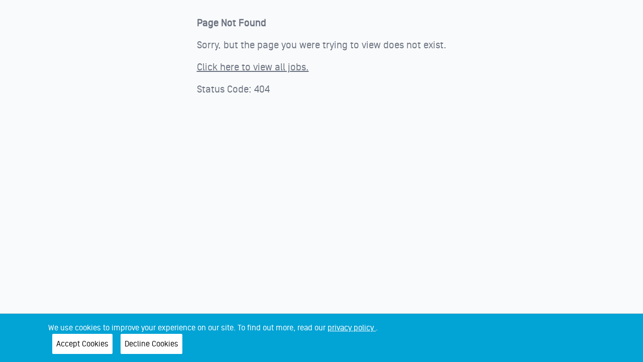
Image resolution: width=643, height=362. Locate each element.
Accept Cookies (82, 343)
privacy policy (352, 327)
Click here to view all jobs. (253, 67)
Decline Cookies (151, 343)
